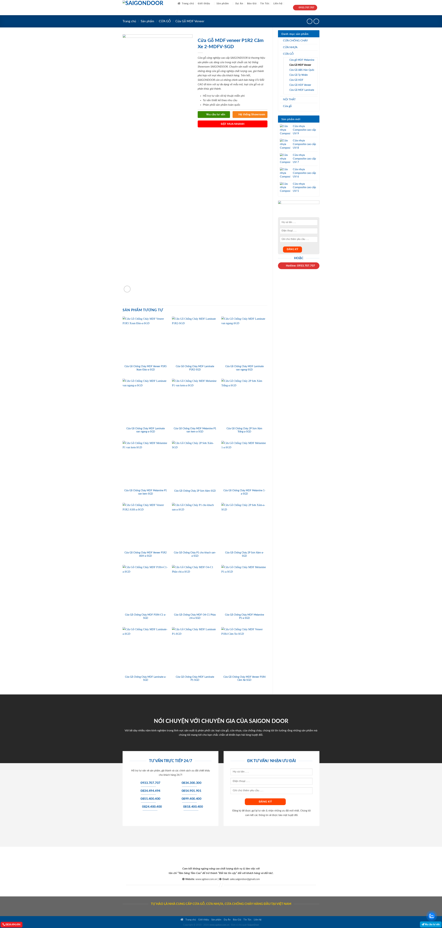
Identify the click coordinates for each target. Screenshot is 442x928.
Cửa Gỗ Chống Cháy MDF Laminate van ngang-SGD (244, 368)
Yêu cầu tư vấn (432, 924)
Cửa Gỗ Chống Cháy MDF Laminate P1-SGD (195, 679)
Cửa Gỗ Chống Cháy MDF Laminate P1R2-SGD (195, 368)
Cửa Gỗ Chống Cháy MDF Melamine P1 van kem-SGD (145, 492)
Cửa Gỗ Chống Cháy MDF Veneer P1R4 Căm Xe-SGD (244, 679)
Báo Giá (251, 3)
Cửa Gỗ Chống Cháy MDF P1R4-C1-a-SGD (145, 616)
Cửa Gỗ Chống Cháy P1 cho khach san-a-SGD (195, 554)
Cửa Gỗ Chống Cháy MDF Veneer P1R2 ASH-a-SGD (145, 554)
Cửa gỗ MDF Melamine (301, 60)
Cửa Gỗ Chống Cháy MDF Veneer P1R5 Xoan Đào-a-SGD (145, 368)
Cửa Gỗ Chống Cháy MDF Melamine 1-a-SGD (244, 492)
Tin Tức (264, 3)
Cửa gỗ (287, 106)
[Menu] (181, 11)
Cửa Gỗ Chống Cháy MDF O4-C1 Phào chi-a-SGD (195, 616)
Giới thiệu (204, 3)
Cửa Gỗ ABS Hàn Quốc (301, 70)
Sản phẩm (223, 3)
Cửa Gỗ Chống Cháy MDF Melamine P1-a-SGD (244, 616)
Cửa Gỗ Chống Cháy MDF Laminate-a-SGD (145, 679)
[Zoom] (127, 289)
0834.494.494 (12, 924)
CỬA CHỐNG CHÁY (295, 40)
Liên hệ (277, 3)
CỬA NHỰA (290, 47)
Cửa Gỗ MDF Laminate (301, 90)
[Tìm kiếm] (287, 3)
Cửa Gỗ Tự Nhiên (298, 75)
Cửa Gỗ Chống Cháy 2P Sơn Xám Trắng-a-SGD (244, 430)
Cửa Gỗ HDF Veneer (300, 85)
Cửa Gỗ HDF (296, 80)
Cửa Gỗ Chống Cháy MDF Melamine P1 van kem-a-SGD (195, 430)
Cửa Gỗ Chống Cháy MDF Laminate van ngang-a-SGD (145, 430)
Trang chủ (188, 3)
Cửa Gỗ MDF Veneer (189, 21)
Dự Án (239, 3)
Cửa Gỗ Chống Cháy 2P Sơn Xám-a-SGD (244, 554)
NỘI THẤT (289, 99)
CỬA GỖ (165, 21)
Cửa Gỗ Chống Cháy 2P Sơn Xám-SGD (195, 491)
